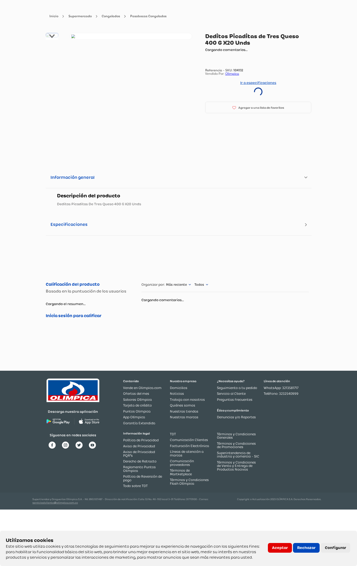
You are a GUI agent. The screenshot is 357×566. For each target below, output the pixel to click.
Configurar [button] (335, 547)
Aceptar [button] (280, 547)
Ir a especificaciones (258, 83)
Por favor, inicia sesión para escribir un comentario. (88, 315)
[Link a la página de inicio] (53, 16)
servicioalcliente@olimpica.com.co (55, 502)
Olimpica (232, 74)
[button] (258, 107)
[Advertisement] (178, 257)
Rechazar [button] (306, 547)
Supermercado (80, 16)
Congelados (111, 16)
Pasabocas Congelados (148, 16)
